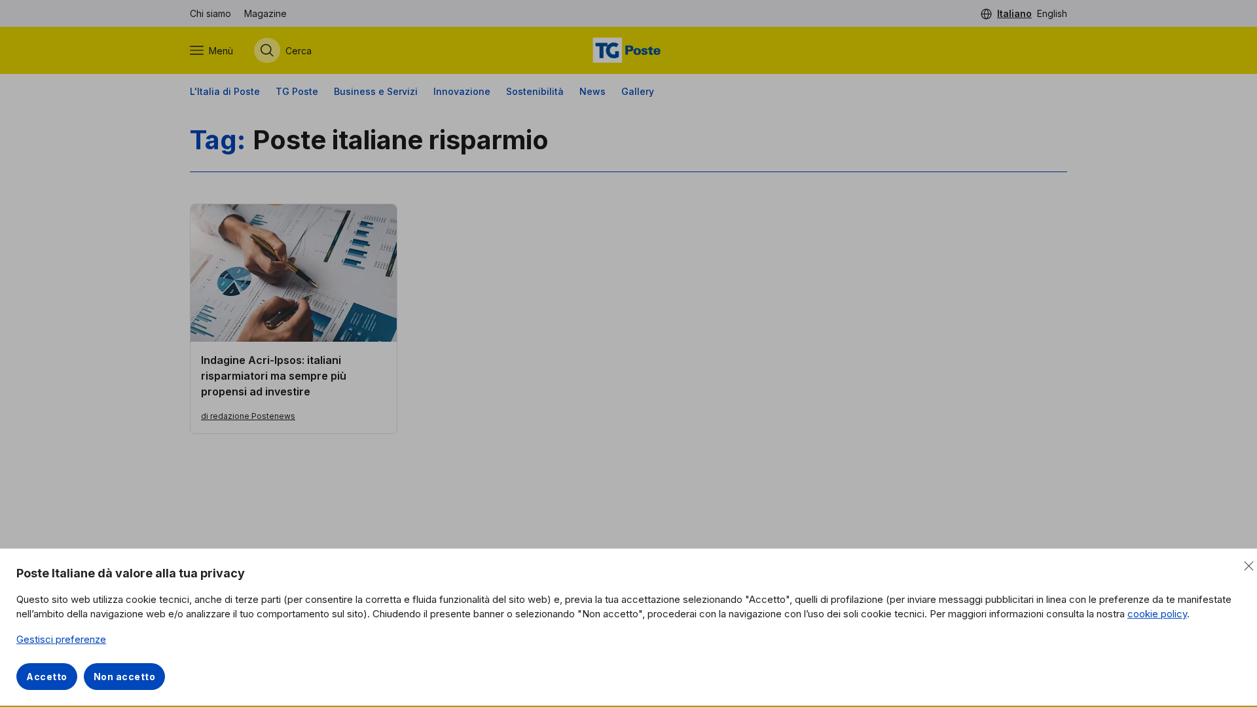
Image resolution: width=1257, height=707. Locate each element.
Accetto (46, 676)
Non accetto (125, 676)
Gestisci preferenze (61, 639)
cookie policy (1157, 613)
